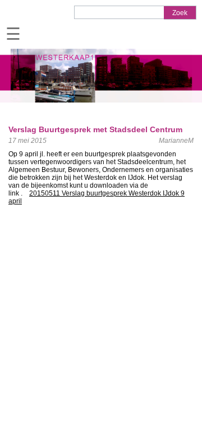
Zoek (179, 13)
